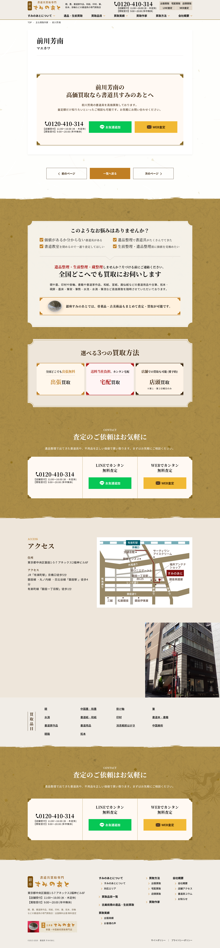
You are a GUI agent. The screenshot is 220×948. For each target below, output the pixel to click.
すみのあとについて (115, 883)
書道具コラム (185, 893)
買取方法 (154, 878)
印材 (119, 717)
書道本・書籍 (160, 717)
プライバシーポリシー (181, 940)
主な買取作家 (42, 22)
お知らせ (183, 899)
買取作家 (154, 902)
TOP (30, 22)
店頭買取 (156, 893)
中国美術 (157, 725)
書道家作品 (51, 725)
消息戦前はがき (125, 725)
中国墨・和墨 (88, 709)
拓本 (83, 734)
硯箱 (47, 734)
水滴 (47, 717)
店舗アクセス (185, 888)
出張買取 (156, 883)
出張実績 (109, 918)
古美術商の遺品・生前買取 (118, 904)
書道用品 (85, 725)
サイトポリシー (158, 940)
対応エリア (110, 888)
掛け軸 (120, 709)
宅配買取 (156, 888)
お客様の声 (110, 923)
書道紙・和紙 (88, 717)
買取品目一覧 (110, 896)
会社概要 (183, 883)
